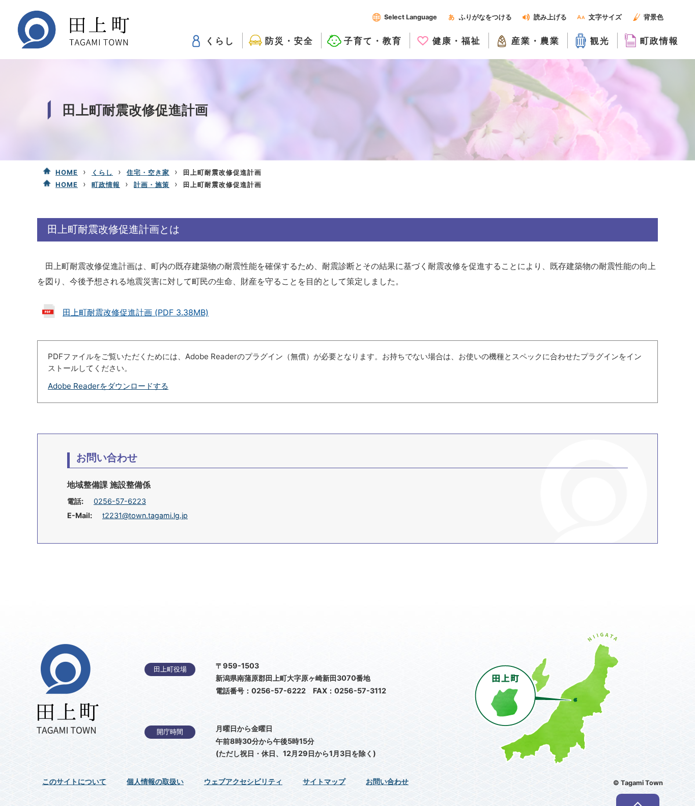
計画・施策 (151, 184)
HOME (66, 172)
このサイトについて (74, 781)
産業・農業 (535, 40)
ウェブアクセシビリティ (243, 781)
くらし (220, 40)
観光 (600, 40)
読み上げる (550, 17)
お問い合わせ (387, 781)
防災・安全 (289, 40)
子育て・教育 (373, 40)
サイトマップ (324, 781)
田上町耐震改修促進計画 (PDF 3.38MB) (136, 312)
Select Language (410, 17)
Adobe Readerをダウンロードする (108, 386)
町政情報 (659, 40)
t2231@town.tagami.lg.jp (145, 515)
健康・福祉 (456, 40)
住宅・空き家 (148, 172)
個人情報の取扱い (155, 781)
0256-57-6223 (120, 501)
